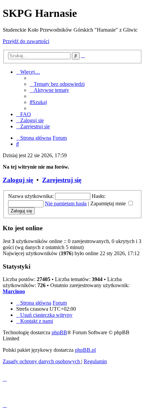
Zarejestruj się (61, 179)
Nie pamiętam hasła (66, 203)
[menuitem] (57, 84)
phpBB (59, 332)
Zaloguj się (18, 179)
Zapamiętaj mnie (108, 203)
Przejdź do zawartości (26, 41)
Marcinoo (14, 291)
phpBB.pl (85, 350)
